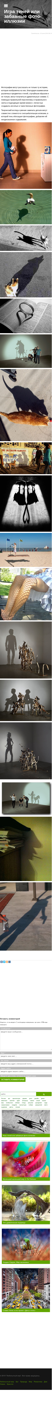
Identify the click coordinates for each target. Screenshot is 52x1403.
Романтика (38, 1381)
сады (45, 1102)
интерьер (25, 1100)
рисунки (30, 1102)
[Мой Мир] (9, 962)
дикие (43, 1098)
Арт (17, 1381)
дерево (25, 1098)
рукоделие (38, 1102)
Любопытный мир (7, 1381)
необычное (9, 1102)
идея (18, 1100)
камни (32, 1100)
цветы (11, 1107)
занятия (12, 1100)
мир (2, 1102)
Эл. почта (4, 1060)
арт (9, 1098)
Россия (3, 1098)
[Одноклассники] (7, 962)
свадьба (14, 1105)
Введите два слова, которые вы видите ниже (18, 1076)
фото (46, 1105)
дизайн (36, 1098)
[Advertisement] (26, 60)
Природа (23, 1381)
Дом (45, 1381)
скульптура (22, 1105)
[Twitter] (4, 962)
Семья (2, 1384)
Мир (30, 1381)
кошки (44, 1100)
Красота (10, 1384)
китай (38, 1100)
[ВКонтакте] (1, 962)
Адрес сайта (6, 1068)
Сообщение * (6, 1028)
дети (30, 1098)
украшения (38, 1105)
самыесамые (5, 1105)
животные (4, 1100)
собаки (31, 1105)
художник (4, 1107)
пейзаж (17, 1102)
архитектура (16, 1098)
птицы (24, 1102)
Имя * (3, 1053)
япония (18, 1107)
